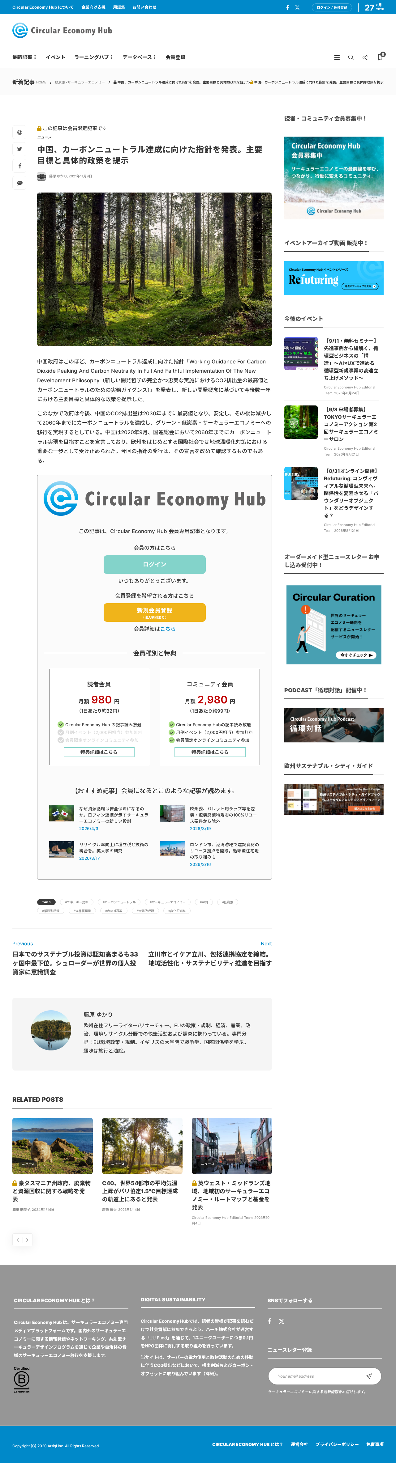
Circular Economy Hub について (43, 7)
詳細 (209, 1373)
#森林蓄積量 (82, 911)
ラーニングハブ (91, 57)
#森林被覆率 (114, 911)
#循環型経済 (50, 911)
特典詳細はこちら (99, 752)
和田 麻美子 (21, 1209)
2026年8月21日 (346, 454)
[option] (52, 1166)
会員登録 (175, 57)
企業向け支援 (93, 7)
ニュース (44, 137)
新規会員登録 (154, 613)
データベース (137, 57)
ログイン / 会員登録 (332, 7)
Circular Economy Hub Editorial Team (222, 1217)
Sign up (369, 1376)
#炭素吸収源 (145, 911)
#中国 (204, 902)
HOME (41, 82)
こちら (168, 629)
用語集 (119, 7)
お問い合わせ (144, 7)
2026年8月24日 (346, 393)
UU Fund (158, 1337)
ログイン (154, 564)
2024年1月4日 (43, 1209)
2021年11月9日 (80, 176)
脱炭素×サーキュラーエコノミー (80, 82)
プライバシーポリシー (337, 1444)
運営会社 (299, 1444)
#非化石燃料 (177, 911)
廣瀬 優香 (109, 1209)
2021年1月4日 (129, 1209)
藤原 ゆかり (58, 176)
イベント (56, 57)
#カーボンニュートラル (119, 902)
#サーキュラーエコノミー (168, 902)
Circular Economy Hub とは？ (247, 1444)
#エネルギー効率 (76, 902)
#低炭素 (227, 902)
